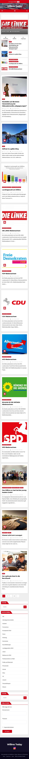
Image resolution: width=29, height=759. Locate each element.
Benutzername (5, 710)
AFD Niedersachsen (9, 359)
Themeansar (25, 754)
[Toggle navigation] (14, 11)
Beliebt (14, 38)
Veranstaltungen (15, 487)
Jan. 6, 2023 (6, 151)
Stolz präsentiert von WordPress (7, 754)
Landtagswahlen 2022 (13, 59)
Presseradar (5, 665)
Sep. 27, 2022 (6, 494)
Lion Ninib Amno (15, 31)
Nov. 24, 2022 (6, 192)
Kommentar (4, 532)
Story (3, 672)
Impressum (8, 756)
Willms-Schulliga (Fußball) (20, 756)
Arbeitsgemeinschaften (8, 620)
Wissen (21, 487)
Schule (4, 669)
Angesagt (23, 38)
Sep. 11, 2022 (6, 580)
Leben (4, 651)
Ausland (4, 623)
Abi (3, 616)
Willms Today (14, 6)
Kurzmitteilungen (6, 644)
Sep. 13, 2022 (6, 537)
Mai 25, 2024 (6, 108)
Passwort (4, 718)
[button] (26, 10)
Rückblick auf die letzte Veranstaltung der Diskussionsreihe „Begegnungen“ (14, 104)
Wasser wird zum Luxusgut (12, 535)
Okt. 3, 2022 (6, 31)
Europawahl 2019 (6, 630)
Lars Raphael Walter (16, 151)
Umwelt (9, 532)
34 (14, 596)
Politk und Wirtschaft (13, 61)
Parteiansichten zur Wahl (8, 658)
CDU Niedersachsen (9, 316)
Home (10, 41)
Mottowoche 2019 (6, 655)
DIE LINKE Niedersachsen (12, 28)
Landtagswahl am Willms (11, 190)
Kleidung (4, 637)
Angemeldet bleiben (9, 727)
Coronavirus (5, 627)
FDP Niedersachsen (9, 274)
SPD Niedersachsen (9, 447)
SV (3, 676)
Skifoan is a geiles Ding (10, 149)
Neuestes (5, 38)
